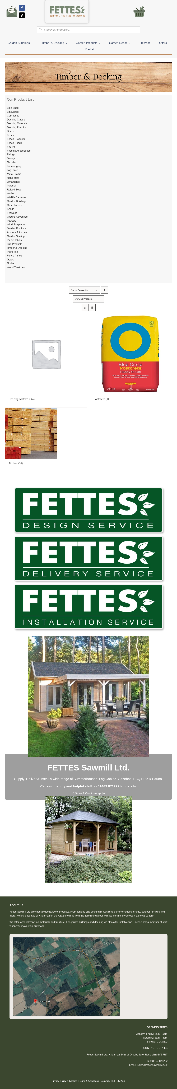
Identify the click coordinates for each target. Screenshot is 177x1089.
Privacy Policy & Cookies (64, 1081)
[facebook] (22, 8)
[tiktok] (22, 15)
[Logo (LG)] (67, 2)
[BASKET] (139, 5)
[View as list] (92, 307)
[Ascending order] (104, 290)
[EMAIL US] (11, 6)
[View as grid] (85, 307)
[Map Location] (66, 938)
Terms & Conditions (89, 1081)
